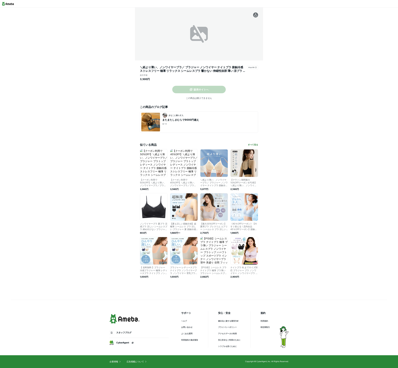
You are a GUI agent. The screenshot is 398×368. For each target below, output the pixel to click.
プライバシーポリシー (227, 327)
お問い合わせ (186, 327)
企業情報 (113, 361)
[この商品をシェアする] (255, 14)
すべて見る (253, 144)
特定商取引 (265, 327)
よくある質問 (186, 333)
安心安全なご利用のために (229, 340)
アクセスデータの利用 (227, 333)
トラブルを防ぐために (227, 346)
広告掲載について (135, 361)
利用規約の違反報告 (189, 340)
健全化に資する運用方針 (228, 321)
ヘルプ (184, 321)
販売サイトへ (201, 89)
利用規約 (264, 321)
